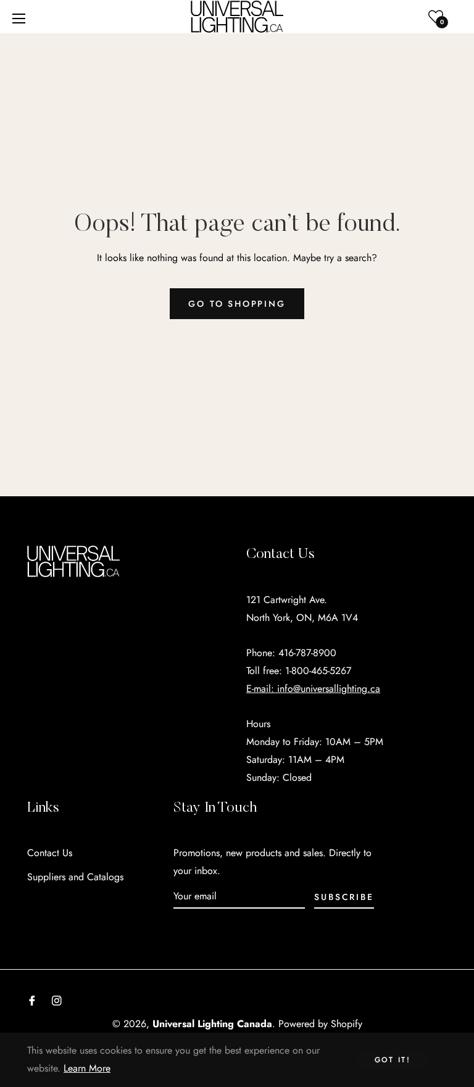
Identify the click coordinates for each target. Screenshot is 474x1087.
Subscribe (343, 897)
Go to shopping (236, 304)
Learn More (87, 1068)
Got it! (393, 1059)
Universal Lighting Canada (212, 1024)
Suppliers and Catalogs (75, 877)
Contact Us (49, 853)
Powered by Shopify (320, 1024)
